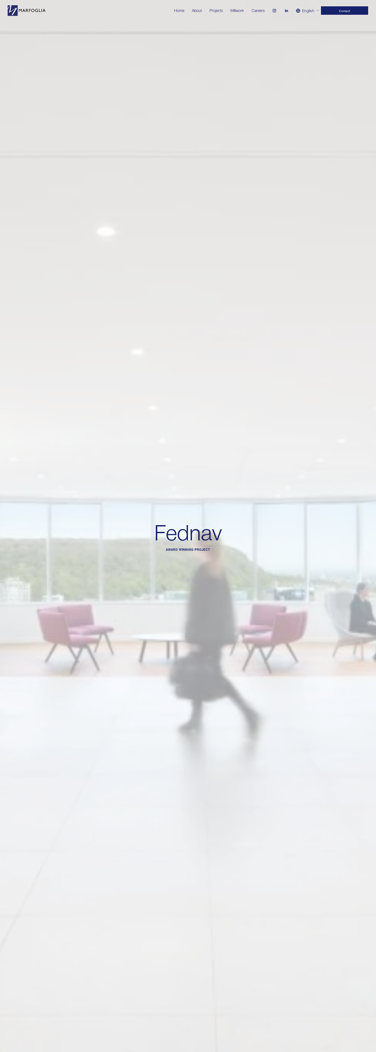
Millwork (237, 10)
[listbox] (308, 10)
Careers (258, 10)
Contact (344, 11)
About (197, 10)
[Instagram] (274, 10)
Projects (216, 10)
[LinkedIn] (286, 10)
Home (179, 10)
